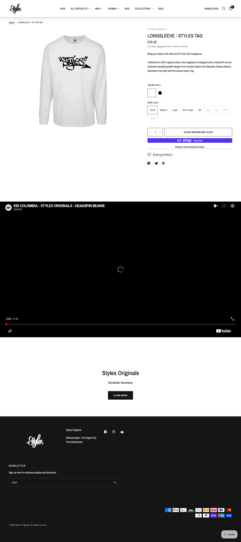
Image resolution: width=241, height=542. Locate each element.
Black (160, 93)
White (151, 93)
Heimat (11, 22)
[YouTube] (124, 432)
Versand (160, 46)
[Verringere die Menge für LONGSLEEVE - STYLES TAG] (150, 132)
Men (97, 8)
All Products (79, 8)
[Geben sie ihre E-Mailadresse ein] (114, 482)
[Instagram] (116, 432)
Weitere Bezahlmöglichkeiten (190, 146)
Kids (127, 8)
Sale (161, 8)
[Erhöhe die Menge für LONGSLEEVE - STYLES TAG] (160, 132)
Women (112, 8)
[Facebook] (108, 432)
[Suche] (223, 8)
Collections (142, 8)
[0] (229, 8)
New (62, 8)
